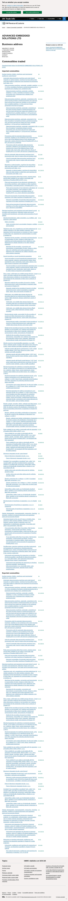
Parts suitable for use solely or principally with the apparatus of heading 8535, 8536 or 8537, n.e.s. (20, 430)
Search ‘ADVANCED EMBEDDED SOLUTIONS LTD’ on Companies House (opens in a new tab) (55, 49)
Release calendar (7, 873)
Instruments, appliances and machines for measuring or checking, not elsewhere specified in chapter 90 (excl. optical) (20, 846)
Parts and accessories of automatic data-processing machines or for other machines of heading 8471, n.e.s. (20, 196)
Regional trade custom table (10, 877)
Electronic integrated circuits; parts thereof (15, 453)
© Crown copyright (60, 897)
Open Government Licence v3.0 (28, 897)
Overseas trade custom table (10, 875)
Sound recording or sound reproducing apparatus (17, 256)
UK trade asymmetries (30, 868)
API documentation (6, 894)
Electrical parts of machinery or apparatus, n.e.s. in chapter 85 (20, 501)
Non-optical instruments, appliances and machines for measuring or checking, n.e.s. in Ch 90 (21, 851)
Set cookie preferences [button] (32, 12)
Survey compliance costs (31, 878)
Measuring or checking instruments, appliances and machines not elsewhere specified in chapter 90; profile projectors (19, 841)
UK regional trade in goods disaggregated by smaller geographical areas (53, 877)
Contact (19, 892)
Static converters (9, 222)
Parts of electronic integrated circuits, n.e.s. (17, 456)
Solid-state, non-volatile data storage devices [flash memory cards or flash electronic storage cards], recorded (20, 309)
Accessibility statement (27, 892)
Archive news (6, 868)
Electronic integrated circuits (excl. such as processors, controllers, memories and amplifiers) (20, 774)
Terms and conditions (39, 892)
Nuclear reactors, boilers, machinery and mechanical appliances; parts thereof (17, 75)
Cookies (14, 892)
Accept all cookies (11, 12)
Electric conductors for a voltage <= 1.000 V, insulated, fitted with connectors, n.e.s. (20, 479)
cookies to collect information (15, 5)
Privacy (9, 892)
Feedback (14, 894)
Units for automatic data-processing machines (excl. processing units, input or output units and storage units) (21, 155)
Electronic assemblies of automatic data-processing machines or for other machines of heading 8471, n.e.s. (22, 200)
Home (3, 27)
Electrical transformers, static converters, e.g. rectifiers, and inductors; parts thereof (20, 218)
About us (4, 892)
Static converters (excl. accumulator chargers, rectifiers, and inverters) (22, 224)
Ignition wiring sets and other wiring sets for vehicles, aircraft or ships (20, 470)
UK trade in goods (29, 866)
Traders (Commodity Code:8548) (14, 27)
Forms (4, 870)
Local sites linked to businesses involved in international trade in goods (55, 871)
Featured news (6, 866)
